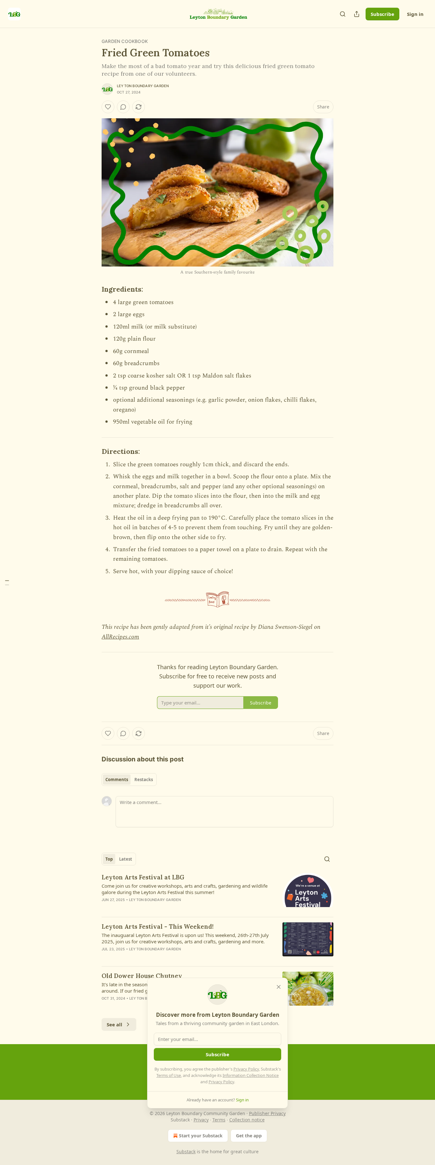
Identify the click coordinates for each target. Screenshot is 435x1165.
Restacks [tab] (143, 779)
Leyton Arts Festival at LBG (143, 877)
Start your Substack (201, 1136)
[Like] (108, 107)
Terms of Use (168, 1075)
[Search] (342, 14)
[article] (217, 892)
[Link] (93, 289)
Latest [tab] (125, 859)
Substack (186, 1151)
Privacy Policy (246, 1069)
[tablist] (129, 779)
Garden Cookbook (125, 41)
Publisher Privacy (267, 1113)
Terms (218, 1120)
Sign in (415, 14)
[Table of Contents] (7, 582)
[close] (279, 987)
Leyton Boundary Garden (143, 86)
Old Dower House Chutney (142, 976)
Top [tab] (109, 859)
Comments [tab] (116, 779)
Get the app (249, 1136)
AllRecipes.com (120, 636)
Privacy (201, 1120)
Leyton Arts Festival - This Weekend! (158, 926)
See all (114, 1024)
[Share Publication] (356, 14)
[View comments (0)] (123, 107)
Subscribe (382, 14)
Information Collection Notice (251, 1075)
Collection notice (247, 1120)
